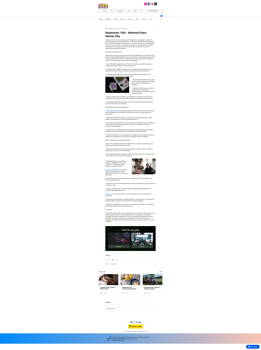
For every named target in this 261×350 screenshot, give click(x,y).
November (122, 19)
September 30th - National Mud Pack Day (107, 288)
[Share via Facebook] (106, 259)
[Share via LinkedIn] (112, 259)
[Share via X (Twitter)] (109, 259)
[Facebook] (149, 4)
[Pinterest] (152, 4)
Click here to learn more (118, 340)
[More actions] (155, 28)
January (137, 19)
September (108, 19)
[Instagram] (145, 4)
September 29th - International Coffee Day (129, 288)
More (150, 19)
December (130, 19)
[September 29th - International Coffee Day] (130, 279)
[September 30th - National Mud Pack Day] (108, 279)
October (115, 19)
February (144, 19)
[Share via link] (116, 259)
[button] (161, 15)
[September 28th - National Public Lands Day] (152, 279)
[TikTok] (155, 4)
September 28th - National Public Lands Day (151, 288)
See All (160, 271)
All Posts (101, 19)
